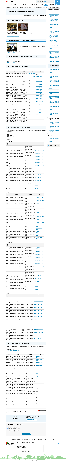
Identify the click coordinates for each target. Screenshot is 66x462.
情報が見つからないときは (54, 145)
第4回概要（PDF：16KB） (39, 257)
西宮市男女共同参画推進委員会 (54, 138)
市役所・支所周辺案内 (53, 443)
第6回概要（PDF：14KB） (38, 313)
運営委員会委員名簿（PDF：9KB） (14, 350)
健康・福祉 (33, 4)
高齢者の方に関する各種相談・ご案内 (54, 127)
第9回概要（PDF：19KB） (38, 322)
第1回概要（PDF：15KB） (40, 197)
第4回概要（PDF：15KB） (38, 307)
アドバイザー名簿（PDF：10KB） (13, 36)
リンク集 (52, 439)
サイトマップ (14, 439)
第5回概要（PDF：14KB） (39, 260)
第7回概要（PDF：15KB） (40, 216)
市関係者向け (19, 439)
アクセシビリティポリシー (33, 439)
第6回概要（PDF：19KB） (39, 162)
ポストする (44, 15)
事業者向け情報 (51, 4)
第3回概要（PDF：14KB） (40, 203)
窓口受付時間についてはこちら (22, 443)
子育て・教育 (19, 4)
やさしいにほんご (32, 1)
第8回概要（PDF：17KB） (40, 219)
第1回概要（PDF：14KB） (39, 147)
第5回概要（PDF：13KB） (39, 159)
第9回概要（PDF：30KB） (40, 222)
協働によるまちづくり (30, 7)
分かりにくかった (17, 428)
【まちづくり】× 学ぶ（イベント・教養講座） (54, 123)
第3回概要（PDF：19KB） (38, 304)
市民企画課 (15, 418)
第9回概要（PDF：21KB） (39, 273)
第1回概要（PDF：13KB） (38, 298)
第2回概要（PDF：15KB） (40, 200)
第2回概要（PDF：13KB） (39, 150)
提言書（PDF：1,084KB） (11, 52)
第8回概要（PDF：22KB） (39, 269)
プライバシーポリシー (47, 439)
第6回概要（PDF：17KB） (39, 263)
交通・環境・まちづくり (26, 4)
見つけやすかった (10, 431)
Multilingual (27, 1)
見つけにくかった (17, 431)
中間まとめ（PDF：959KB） (11, 62)
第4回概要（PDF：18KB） (39, 156)
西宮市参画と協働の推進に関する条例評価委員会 (41, 7)
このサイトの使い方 (25, 439)
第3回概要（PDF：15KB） (39, 254)
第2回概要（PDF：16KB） (39, 251)
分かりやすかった (10, 428)
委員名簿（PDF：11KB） (11, 34)
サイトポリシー (40, 439)
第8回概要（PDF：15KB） (39, 168)
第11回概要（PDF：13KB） (38, 329)
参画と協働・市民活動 (23, 7)
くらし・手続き (13, 4)
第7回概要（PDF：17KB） (38, 316)
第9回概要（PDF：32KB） (39, 172)
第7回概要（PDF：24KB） (39, 266)
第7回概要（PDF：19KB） (39, 165)
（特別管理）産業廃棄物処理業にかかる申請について (54, 131)
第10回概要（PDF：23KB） (38, 326)
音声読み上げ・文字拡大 (20, 1)
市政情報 (46, 4)
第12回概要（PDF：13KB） (38, 332)
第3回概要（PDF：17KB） (39, 153)
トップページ (13, 7)
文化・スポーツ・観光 (39, 4)
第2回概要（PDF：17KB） (38, 301)
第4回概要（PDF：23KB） (40, 206)
